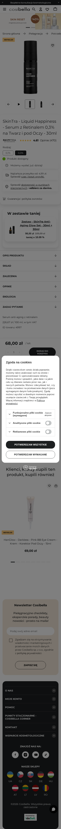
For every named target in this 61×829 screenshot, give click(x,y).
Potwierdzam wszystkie (30, 444)
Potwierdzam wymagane (30, 454)
